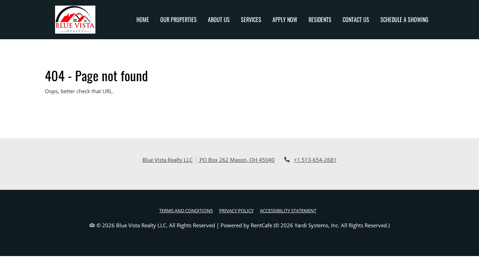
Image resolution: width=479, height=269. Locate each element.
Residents (323, 19)
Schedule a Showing (407, 19)
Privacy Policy (236, 210)
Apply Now (287, 19)
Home (142, 19)
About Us (219, 19)
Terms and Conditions (186, 210)
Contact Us (356, 19)
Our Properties (178, 19)
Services (251, 19)
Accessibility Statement (288, 210)
